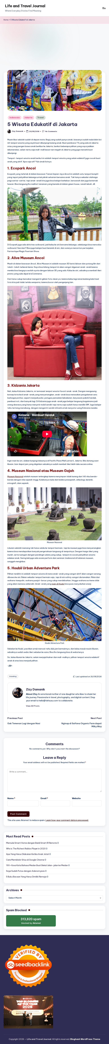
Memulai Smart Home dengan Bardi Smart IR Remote (31, 843)
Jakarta (28, 117)
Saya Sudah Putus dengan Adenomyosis (25, 871)
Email (44, 798)
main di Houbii (58, 584)
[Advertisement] (54, 45)
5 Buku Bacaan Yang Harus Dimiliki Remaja (26, 876)
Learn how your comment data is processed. (67, 820)
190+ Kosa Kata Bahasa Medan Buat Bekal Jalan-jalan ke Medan (37, 865)
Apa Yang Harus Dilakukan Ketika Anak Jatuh (27, 854)
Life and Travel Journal (25, 6)
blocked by (31, 922)
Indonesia (15, 117)
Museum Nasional (15, 476)
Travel (40, 117)
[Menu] (103, 8)
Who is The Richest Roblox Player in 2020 (26, 848)
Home (6, 20)
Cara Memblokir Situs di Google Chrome (25, 860)
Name (11, 798)
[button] (32, 706)
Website (76, 798)
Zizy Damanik (35, 689)
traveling (12, 676)
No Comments (51, 132)
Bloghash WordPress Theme (85, 1039)
